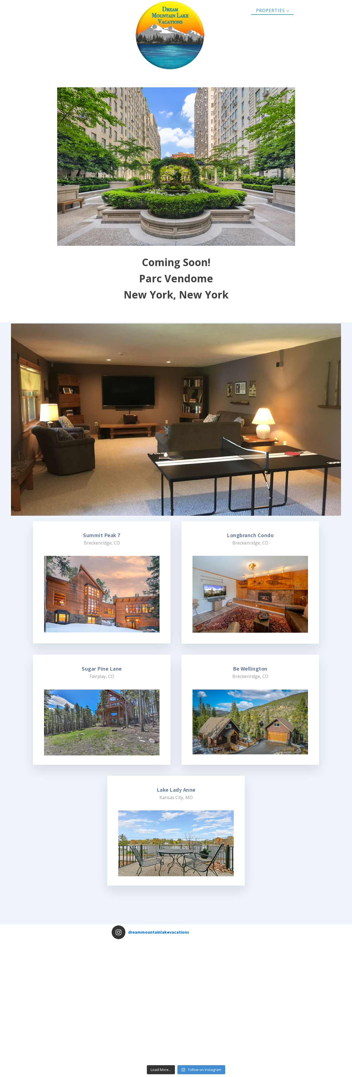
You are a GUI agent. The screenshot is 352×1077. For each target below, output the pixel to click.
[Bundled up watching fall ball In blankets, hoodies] (185, 988)
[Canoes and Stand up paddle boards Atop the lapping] (215, 988)
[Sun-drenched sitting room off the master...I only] (215, 1047)
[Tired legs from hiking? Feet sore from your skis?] (185, 1047)
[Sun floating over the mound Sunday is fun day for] (156, 988)
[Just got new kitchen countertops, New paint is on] (156, 958)
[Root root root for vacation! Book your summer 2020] (126, 1017)
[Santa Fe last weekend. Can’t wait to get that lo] (126, 958)
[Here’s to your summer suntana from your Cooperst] (245, 1047)
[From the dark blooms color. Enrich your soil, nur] (156, 1017)
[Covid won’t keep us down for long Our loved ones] (185, 958)
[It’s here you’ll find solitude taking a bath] (215, 958)
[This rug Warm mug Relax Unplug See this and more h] (245, 988)
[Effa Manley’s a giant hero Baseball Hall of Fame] (126, 988)
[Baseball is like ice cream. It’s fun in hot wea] (215, 1017)
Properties (270, 10)
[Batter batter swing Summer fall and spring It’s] (156, 1047)
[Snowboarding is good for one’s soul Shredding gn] (245, 958)
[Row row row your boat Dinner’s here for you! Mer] (126, 1047)
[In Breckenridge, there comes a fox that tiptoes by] (185, 1017)
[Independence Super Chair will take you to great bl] (245, 1017)
